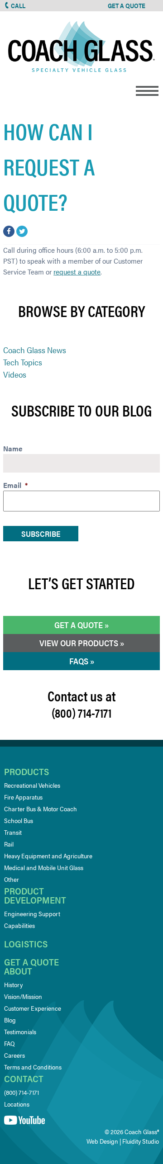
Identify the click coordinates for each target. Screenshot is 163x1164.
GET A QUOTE (126, 5)
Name (13, 449)
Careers (14, 1055)
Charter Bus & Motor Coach (40, 808)
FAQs (78, 661)
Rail (9, 843)
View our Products (78, 642)
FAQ (9, 1043)
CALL (18, 5)
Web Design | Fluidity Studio (122, 1140)
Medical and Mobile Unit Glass (43, 867)
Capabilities (19, 925)
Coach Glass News (34, 349)
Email (15, 485)
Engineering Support (32, 913)
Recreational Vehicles (32, 785)
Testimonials (20, 1031)
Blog (10, 1019)
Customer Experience (32, 1008)
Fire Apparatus (23, 796)
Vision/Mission (23, 996)
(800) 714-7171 (21, 1092)
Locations (16, 1103)
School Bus (18, 820)
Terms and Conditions (33, 1066)
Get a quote (31, 961)
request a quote (77, 271)
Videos (14, 374)
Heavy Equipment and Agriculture (48, 855)
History (13, 984)
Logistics (26, 943)
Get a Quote (78, 624)
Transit (13, 832)
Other (11, 879)
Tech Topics (22, 362)
